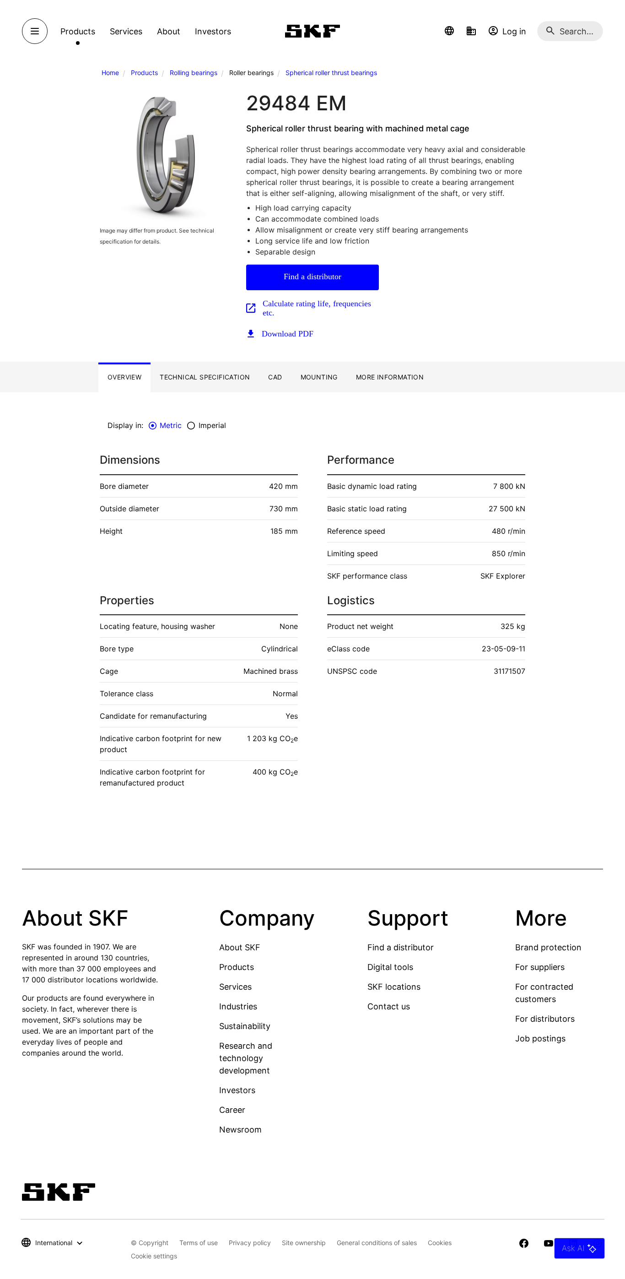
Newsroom (240, 1129)
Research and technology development (245, 1058)
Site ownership (304, 1242)
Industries (238, 1006)
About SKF (239, 947)
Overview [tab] (124, 377)
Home (110, 72)
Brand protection (548, 947)
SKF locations (393, 987)
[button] (449, 31)
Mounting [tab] (319, 377)
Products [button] (77, 31)
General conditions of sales (377, 1242)
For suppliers (540, 967)
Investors (237, 1090)
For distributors (545, 1019)
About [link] (168, 31)
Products (144, 72)
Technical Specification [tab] (205, 377)
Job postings (540, 1038)
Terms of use (198, 1242)
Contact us (388, 1006)
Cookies (440, 1242)
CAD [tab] (275, 377)
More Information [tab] (390, 377)
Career (232, 1110)
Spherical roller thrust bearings (331, 72)
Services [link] (126, 31)
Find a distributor (312, 276)
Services (235, 987)
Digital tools (390, 967)
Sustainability (244, 1026)
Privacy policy (250, 1242)
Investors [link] (213, 31)
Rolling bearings (193, 72)
